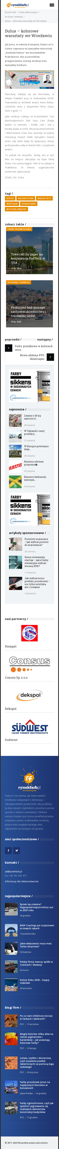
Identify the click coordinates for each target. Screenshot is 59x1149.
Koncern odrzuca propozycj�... (33, 463)
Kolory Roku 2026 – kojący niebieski (34, 981)
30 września (26, 988)
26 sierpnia (29, 455)
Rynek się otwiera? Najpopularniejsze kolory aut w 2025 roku (36, 907)
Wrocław (12, 203)
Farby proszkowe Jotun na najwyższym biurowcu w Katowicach (35, 1085)
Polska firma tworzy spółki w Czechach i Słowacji (36, 963)
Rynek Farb (10, 12)
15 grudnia (32, 1117)
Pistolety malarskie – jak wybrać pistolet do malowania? (37, 541)
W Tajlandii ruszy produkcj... (34, 432)
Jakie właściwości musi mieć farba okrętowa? (36, 945)
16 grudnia (41, 1093)
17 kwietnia (30, 572)
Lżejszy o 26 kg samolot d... (32, 417)
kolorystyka (25, 198)
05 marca (24, 970)
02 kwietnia (25, 951)
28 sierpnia (29, 425)
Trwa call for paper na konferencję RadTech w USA (28, 258)
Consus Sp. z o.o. (16, 677)
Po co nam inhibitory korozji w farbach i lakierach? (36, 1017)
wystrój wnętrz (16, 209)
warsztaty (44, 198)
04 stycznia (32, 1072)
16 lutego (31, 1048)
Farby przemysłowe (19, 229)
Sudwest (11, 740)
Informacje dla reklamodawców (22, 881)
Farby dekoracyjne (28, 12)
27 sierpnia (29, 440)
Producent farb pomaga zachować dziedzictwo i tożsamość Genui (28, 311)
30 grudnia (25, 915)
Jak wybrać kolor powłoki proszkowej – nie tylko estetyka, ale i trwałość (37, 583)
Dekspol (11, 709)
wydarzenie (29, 203)
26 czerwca (30, 551)
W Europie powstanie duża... (36, 448)
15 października (27, 933)
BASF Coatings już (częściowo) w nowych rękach (37, 927)
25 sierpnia (29, 471)
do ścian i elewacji (14, 16)
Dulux (10, 198)
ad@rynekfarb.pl (13, 871)
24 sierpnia (29, 486)
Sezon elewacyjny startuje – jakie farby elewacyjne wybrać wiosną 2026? (36, 562)
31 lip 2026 (16, 268)
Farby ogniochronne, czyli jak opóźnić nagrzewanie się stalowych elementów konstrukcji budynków (36, 1108)
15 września (33, 1024)
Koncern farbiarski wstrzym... (35, 478)
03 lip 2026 (16, 321)
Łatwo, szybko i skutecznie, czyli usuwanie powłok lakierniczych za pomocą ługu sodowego (37, 1062)
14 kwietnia (30, 593)
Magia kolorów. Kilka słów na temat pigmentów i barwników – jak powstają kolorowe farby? (36, 1038)
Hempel (11, 646)
